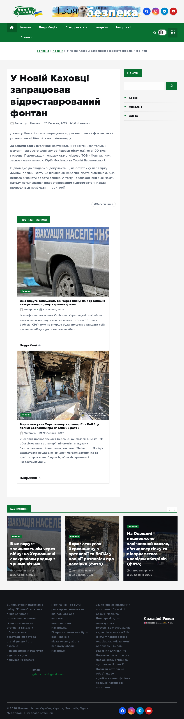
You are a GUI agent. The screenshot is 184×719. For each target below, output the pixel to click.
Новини (25, 27)
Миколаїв (135, 106)
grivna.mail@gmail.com (48, 674)
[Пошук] (171, 86)
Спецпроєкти (75, 27)
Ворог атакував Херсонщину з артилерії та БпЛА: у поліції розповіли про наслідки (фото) (59, 426)
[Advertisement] (150, 148)
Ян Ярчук (30, 310)
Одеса (133, 115)
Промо (25, 37)
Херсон (134, 97)
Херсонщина (104, 204)
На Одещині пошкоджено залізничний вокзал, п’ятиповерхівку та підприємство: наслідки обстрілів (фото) (148, 548)
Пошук (132, 72)
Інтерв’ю (101, 27)
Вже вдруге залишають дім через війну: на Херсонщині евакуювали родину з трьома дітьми (62, 302)
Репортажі (123, 27)
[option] (34, 548)
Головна (43, 51)
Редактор (21, 123)
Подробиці (47, 27)
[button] (169, 509)
